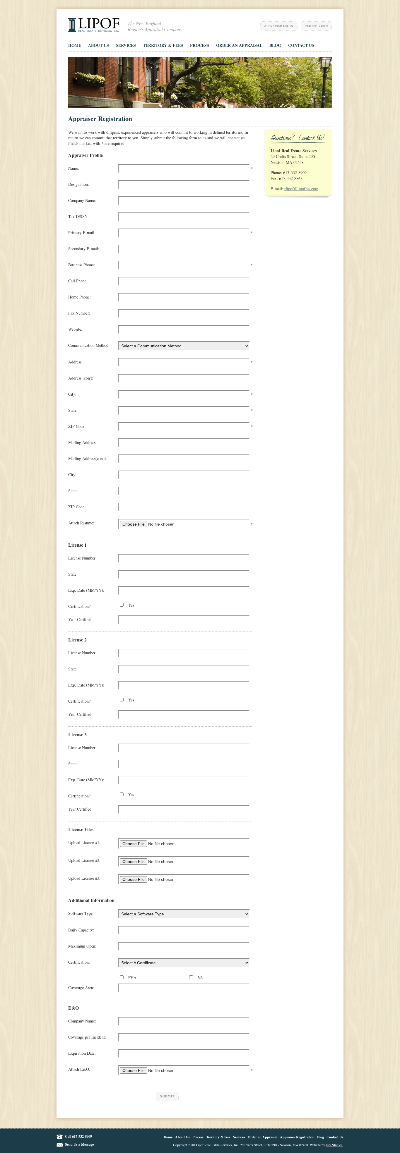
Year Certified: (80, 619)
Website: (75, 329)
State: (73, 410)
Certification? (79, 606)
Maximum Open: (82, 946)
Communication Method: (89, 345)
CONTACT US (301, 45)
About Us (182, 1137)
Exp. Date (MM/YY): (86, 590)
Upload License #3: (84, 878)
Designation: (78, 184)
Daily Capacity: (81, 930)
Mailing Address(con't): (87, 458)
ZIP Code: (77, 426)
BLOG (275, 45)
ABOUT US (98, 45)
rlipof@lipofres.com (301, 188)
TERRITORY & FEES (163, 45)
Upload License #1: (84, 842)
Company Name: (82, 200)
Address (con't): (81, 378)
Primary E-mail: (81, 232)
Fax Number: (79, 313)
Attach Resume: (81, 523)
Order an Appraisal (262, 1137)
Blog (320, 1137)
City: (72, 394)
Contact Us (335, 1137)
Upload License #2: (84, 860)
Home (168, 1137)
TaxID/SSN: (78, 216)
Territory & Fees (218, 1137)
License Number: (82, 558)
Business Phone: (81, 264)
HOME (74, 45)
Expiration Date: (82, 1053)
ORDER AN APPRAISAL (239, 45)
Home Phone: (79, 297)
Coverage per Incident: (87, 1037)
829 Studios (334, 1144)
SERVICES (126, 45)
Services (239, 1137)
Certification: (79, 962)
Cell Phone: (78, 281)
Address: (75, 362)
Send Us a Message (79, 1144)
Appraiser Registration (297, 1137)
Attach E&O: (79, 1069)
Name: (73, 168)
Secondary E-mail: (83, 248)
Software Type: (81, 913)
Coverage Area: (81, 987)
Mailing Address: (82, 442)
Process (198, 1137)
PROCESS (199, 45)
